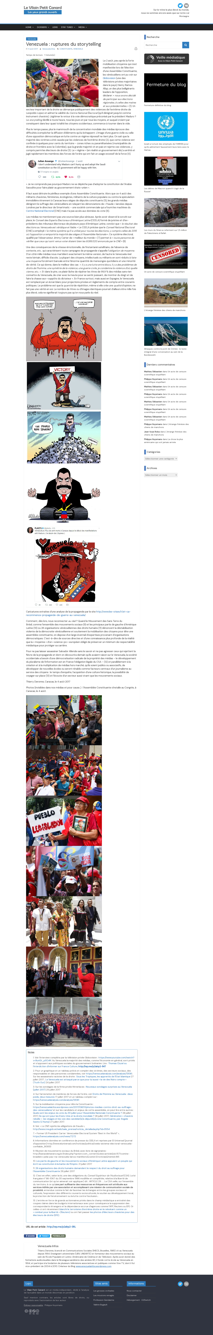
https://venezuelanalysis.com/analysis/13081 (109, 1073)
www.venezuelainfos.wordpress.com (93, 1266)
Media (82, 27)
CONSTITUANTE (66, 49)
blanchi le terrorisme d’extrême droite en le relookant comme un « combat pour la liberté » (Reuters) (80, 1211)
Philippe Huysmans (153, 379)
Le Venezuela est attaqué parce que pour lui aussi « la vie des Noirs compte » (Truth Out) (79, 1081)
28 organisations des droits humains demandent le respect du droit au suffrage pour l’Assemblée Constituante (79, 1170)
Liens (55, 27)
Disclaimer (132, 1295)
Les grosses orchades (103, 1290)
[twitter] (180, 5)
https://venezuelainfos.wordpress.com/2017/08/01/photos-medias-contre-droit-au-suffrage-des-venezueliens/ (82, 1109)
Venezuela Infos (48, 49)
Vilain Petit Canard (36, 1290)
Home (28, 27)
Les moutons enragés (103, 1295)
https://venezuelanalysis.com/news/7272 (54, 1136)
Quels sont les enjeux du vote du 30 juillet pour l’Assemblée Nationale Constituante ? (77, 1112)
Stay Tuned (67, 27)
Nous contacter (134, 1290)
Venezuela (32, 39)
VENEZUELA (78, 49)
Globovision (109, 78)
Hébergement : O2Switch (139, 1300)
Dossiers (42, 27)
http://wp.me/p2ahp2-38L (61, 1226)
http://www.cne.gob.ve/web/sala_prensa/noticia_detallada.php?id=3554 (71, 1129)
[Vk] (186, 5)
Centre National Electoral (40, 210)
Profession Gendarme (103, 1300)
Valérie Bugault (100, 1304)
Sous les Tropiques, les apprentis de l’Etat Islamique (103, 1076)
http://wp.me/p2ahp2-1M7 (92, 1066)
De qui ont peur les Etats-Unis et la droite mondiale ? (66, 1115)
